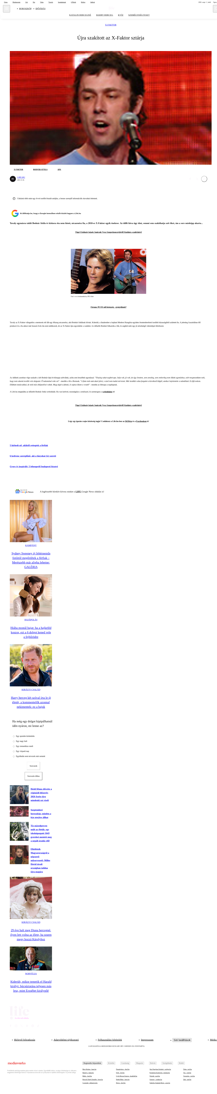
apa (59, 169)
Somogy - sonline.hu (156, 1079)
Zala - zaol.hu (187, 1079)
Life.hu (21, 177)
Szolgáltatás (167, 1063)
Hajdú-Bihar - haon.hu (122, 1079)
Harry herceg (104, 15)
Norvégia (31, 973)
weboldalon (107, 392)
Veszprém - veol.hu (189, 1076)
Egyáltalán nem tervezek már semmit (30, 756)
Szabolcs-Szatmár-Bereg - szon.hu (160, 1083)
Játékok (92, 2)
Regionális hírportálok (92, 1063)
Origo (6, 2)
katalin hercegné (80, 15)
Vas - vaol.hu (187, 1073)
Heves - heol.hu (120, 1083)
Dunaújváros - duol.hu (122, 1069)
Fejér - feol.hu (120, 1073)
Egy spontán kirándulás (25, 736)
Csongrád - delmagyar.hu (90, 1083)
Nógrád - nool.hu (155, 1076)
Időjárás (40, 9)
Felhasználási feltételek (110, 1039)
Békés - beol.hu (87, 1076)
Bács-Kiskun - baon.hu (89, 1069)
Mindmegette (16, 2)
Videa (41, 2)
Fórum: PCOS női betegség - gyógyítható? (108, 307)
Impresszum (147, 1039)
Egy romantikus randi (24, 746)
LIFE (79, 491)
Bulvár (152, 1063)
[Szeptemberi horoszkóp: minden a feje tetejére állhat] (19, 811)
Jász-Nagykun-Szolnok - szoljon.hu (160, 1069)
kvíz (120, 15)
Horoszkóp (25, 9)
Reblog (83, 2)
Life (26, 2)
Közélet (111, 1063)
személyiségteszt (139, 15)
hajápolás (30, 619)
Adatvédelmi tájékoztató (66, 1039)
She (34, 2)
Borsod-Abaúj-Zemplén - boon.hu (93, 1079)
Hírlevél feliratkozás (24, 1039)
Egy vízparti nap (22, 751)
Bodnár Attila (40, 169)
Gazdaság (125, 1063)
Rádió (181, 1063)
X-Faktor (110, 25)
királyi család (31, 689)
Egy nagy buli (21, 741)
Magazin (139, 1063)
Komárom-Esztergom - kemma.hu (160, 1073)
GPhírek (73, 2)
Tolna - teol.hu (187, 1069)
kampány (31, 545)
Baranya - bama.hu (88, 1073)
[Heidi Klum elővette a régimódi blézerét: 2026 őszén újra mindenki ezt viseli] (19, 794)
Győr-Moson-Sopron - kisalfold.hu (126, 1076)
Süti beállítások (182, 1040)
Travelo (50, 2)
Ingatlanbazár (62, 2)
